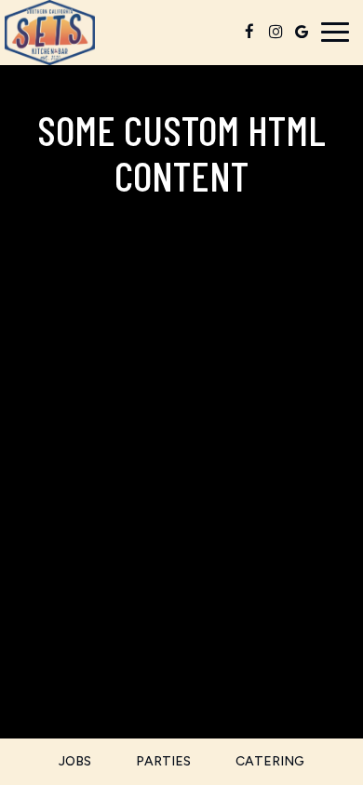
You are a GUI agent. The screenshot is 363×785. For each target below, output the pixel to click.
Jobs (75, 761)
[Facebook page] (249, 32)
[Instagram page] (275, 32)
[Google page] (302, 32)
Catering (269, 761)
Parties (163, 761)
